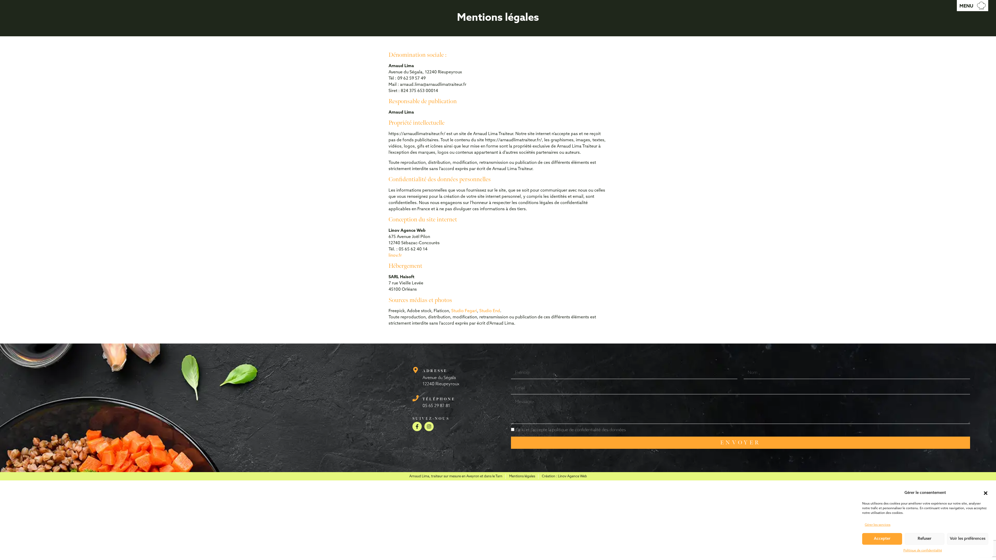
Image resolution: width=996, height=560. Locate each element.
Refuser (924, 539)
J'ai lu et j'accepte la (570, 430)
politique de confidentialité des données (589, 430)
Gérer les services (877, 525)
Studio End (489, 311)
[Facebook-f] (417, 426)
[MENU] (981, 5)
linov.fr (395, 256)
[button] (985, 493)
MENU (966, 6)
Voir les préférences (967, 539)
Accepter (882, 539)
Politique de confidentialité (922, 550)
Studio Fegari (464, 311)
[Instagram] (429, 426)
